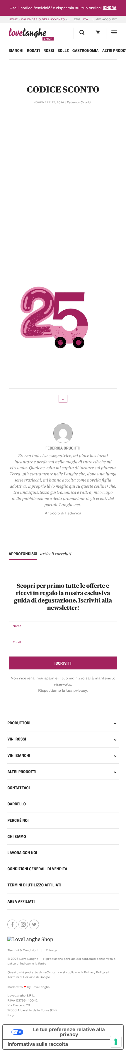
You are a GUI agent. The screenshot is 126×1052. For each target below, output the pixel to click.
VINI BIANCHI (18, 755)
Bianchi (16, 50)
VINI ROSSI (16, 739)
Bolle (63, 50)
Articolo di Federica (63, 513)
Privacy (51, 950)
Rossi (48, 50)
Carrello (16, 804)
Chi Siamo (16, 836)
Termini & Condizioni (22, 950)
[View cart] (98, 33)
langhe (27, 34)
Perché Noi (17, 820)
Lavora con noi (22, 852)
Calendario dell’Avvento (43, 19)
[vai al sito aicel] (30, 939)
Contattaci (18, 787)
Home (13, 19)
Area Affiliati (21, 901)
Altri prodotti (21, 771)
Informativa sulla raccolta (38, 1044)
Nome (17, 626)
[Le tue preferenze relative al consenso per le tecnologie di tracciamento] (115, 1041)
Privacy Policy (94, 972)
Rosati (33, 50)
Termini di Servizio (21, 977)
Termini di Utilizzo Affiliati (34, 885)
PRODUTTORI (18, 723)
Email (17, 642)
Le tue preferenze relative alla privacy (69, 1031)
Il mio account (104, 19)
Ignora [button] (110, 7)
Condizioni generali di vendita (37, 868)
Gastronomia (85, 50)
